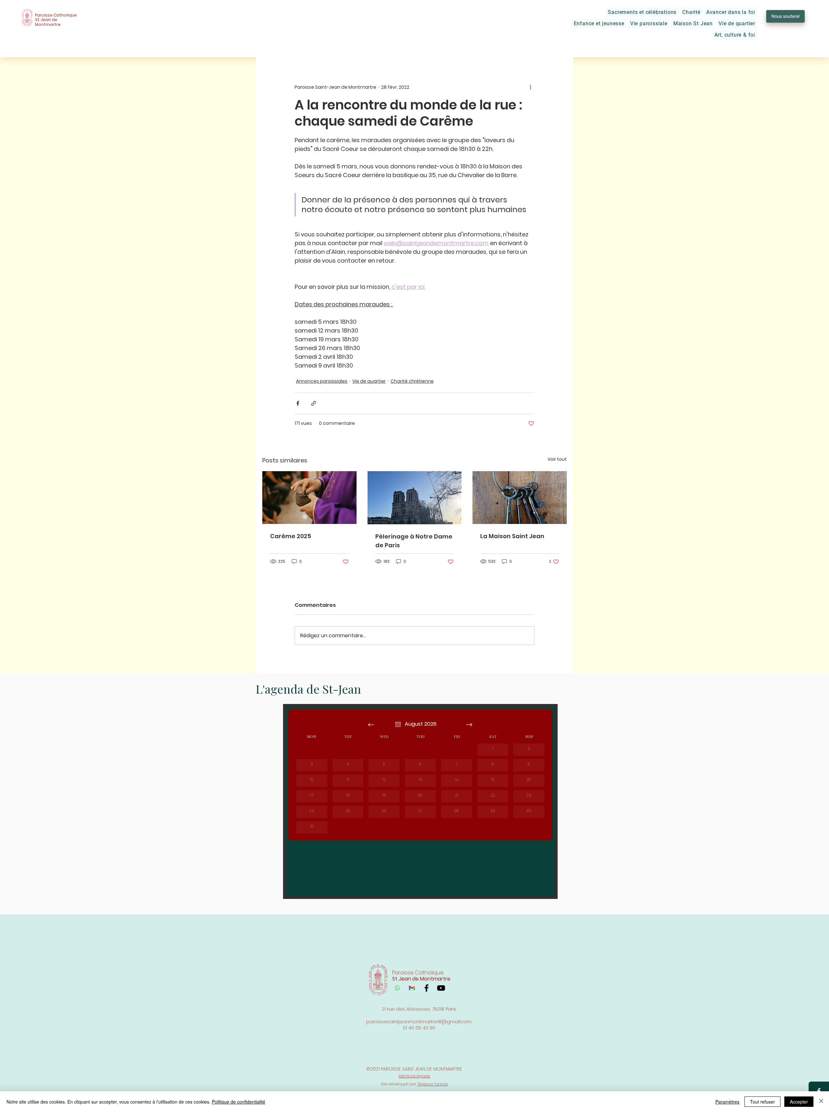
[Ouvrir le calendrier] (398, 724)
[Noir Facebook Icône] (426, 988)
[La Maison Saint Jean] (519, 497)
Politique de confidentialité (238, 1101)
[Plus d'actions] (530, 87)
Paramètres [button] (727, 1101)
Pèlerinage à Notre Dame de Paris (413, 540)
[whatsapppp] (397, 988)
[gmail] (412, 988)
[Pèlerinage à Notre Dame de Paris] (415, 497)
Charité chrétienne (412, 381)
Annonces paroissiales (321, 381)
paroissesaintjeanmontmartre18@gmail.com (418, 1021)
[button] (642, 12)
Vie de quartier (369, 381)
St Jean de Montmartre (48, 22)
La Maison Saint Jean (512, 536)
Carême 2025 (290, 536)
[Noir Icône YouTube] (441, 988)
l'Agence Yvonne (432, 1084)
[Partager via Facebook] (298, 403)
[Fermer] (821, 1101)
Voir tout (557, 459)
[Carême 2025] (309, 497)
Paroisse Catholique (56, 15)
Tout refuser (762, 1101)
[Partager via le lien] (314, 403)
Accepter (799, 1101)
